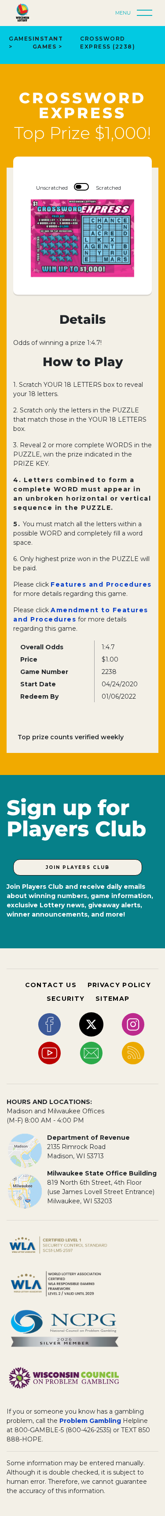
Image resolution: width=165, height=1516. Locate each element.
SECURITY (65, 999)
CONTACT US (51, 985)
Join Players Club (78, 867)
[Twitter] (91, 1024)
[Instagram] (133, 1024)
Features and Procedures (101, 584)
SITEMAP (112, 999)
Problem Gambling (90, 1421)
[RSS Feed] (133, 1053)
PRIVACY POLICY (119, 985)
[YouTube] (49, 1053)
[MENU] (147, 13)
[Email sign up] (91, 1053)
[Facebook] (49, 1024)
